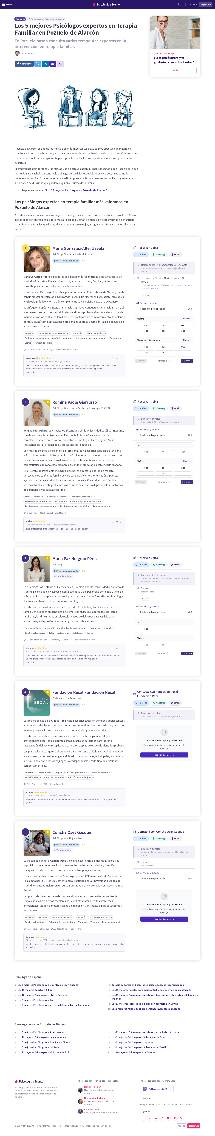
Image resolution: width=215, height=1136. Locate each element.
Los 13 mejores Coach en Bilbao (35, 990)
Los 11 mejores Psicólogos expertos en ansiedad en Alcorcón (146, 1032)
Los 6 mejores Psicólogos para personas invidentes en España (146, 1009)
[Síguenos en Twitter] (149, 1118)
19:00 (183, 452)
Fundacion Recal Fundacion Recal (83, 692)
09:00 (183, 468)
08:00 (164, 468)
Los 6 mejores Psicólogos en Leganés (132, 1042)
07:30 (146, 325)
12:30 (164, 331)
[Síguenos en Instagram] (161, 1118)
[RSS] (180, 1118)
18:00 (164, 452)
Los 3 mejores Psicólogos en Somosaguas (40, 1032)
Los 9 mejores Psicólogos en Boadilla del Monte (43, 1042)
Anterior (142, 360)
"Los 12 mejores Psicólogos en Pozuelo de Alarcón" (76, 190)
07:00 (146, 468)
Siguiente (186, 360)
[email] (52, 64)
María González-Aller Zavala (78, 248)
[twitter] (37, 64)
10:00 (146, 473)
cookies (109, 1126)
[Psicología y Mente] (106, 4)
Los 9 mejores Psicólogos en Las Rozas (38, 1047)
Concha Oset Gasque (71, 832)
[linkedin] (45, 64)
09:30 (183, 325)
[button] (145, 295)
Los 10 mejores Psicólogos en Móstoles (133, 1052)
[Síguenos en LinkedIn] (155, 1118)
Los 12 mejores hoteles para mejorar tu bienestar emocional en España (151, 990)
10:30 (146, 331)
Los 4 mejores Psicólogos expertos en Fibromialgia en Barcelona (53, 1005)
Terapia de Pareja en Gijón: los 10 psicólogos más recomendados (148, 985)
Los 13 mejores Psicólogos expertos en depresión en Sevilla (145, 1004)
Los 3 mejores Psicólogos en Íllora (36, 1000)
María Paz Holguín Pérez (75, 558)
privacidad (98, 1126)
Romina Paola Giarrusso (74, 402)
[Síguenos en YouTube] (168, 1118)
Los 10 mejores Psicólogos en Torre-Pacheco (42, 995)
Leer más (30, 372)
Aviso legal (87, 1126)
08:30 (164, 325)
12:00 (183, 473)
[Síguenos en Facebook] (143, 1118)
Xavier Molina (27, 53)
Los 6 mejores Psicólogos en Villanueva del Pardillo (140, 1047)
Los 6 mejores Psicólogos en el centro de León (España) (48, 985)
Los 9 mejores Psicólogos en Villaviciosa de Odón (139, 1037)
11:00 (164, 473)
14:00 (164, 645)
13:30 (183, 331)
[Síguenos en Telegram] (174, 1118)
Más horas (187, 319)
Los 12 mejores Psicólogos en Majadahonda (41, 1037)
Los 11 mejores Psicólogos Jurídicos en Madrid (43, 1052)
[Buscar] (180, 4)
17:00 (146, 452)
